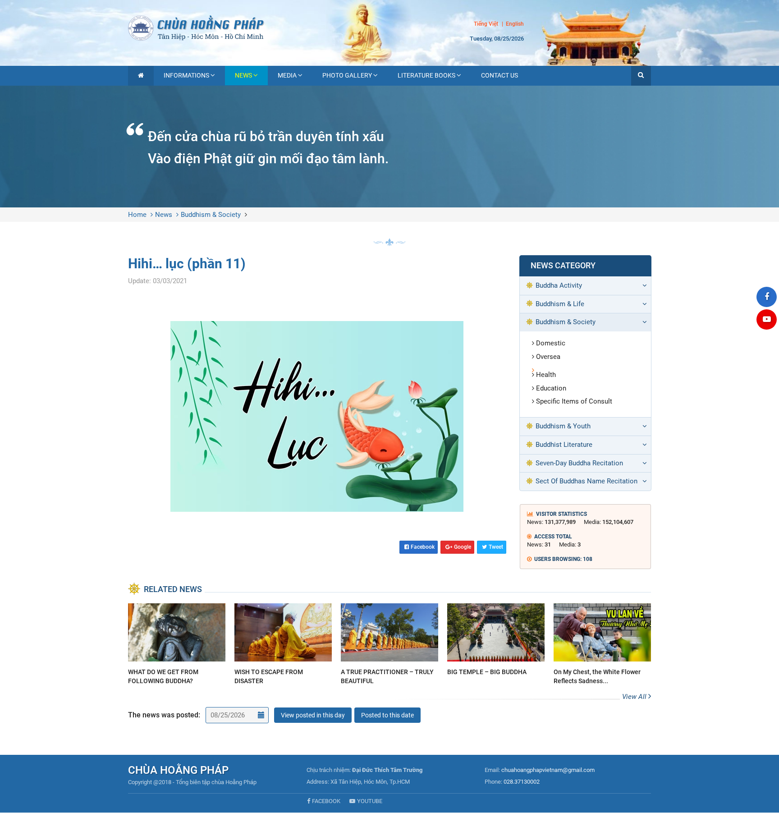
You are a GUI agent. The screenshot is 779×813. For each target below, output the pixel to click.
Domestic (550, 343)
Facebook (423, 547)
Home (137, 215)
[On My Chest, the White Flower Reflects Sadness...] (602, 645)
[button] (641, 76)
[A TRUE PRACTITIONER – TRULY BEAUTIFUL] (389, 645)
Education (551, 388)
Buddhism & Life (560, 304)
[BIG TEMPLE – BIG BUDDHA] (496, 641)
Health (546, 375)
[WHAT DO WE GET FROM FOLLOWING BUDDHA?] (176, 645)
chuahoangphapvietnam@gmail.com (548, 770)
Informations (186, 75)
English (515, 24)
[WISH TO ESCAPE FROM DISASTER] (283, 645)
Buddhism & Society (211, 215)
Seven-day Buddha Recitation (579, 463)
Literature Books (426, 75)
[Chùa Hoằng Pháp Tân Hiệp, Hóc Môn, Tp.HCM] (389, 27)
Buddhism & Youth (563, 426)
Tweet (496, 547)
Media (287, 75)
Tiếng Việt (486, 24)
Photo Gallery (347, 75)
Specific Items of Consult (574, 401)
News (243, 75)
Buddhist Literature (564, 445)
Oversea (548, 357)
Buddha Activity (559, 285)
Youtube (369, 801)
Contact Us (499, 75)
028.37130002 (522, 781)
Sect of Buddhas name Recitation (586, 481)
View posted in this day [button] (313, 715)
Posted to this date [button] (387, 715)
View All (635, 697)
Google (462, 547)
